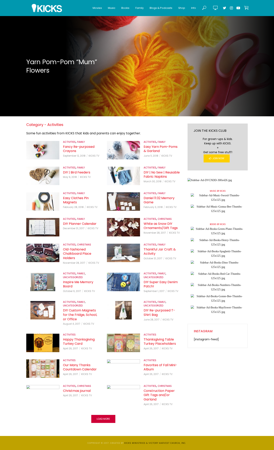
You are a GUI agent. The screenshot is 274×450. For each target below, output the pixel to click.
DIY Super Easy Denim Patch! (161, 284)
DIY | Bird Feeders (76, 172)
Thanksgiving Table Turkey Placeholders (160, 341)
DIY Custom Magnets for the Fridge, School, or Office (80, 314)
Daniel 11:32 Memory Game (159, 200)
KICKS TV (94, 155)
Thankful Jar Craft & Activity (160, 251)
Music (111, 8)
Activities (69, 142)
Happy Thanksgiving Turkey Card (79, 341)
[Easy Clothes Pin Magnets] (42, 201)
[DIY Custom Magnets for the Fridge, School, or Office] (42, 310)
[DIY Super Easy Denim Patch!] (123, 282)
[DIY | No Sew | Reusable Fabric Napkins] (123, 176)
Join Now (218, 158)
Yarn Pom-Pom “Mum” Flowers (61, 66)
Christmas (165, 219)
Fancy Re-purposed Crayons (78, 149)
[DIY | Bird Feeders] (42, 176)
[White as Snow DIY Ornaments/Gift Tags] (123, 227)
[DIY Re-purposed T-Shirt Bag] (123, 310)
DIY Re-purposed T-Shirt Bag (159, 312)
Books (125, 8)
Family (139, 8)
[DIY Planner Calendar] (42, 227)
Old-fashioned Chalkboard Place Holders (77, 253)
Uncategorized (73, 277)
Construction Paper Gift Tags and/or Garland (159, 395)
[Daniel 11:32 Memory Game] (123, 201)
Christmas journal (77, 391)
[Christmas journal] (42, 394)
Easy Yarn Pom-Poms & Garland (161, 149)
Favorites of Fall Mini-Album (160, 367)
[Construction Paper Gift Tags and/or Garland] (123, 394)
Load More (103, 419)
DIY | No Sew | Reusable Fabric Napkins (162, 174)
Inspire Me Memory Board (78, 284)
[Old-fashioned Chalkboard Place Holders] (42, 253)
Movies (97, 8)
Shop (181, 8)
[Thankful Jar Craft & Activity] (123, 253)
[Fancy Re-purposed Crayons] (42, 150)
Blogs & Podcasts (161, 8)
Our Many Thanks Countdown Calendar (80, 367)
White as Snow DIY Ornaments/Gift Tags (161, 226)
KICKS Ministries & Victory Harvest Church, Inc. (155, 443)
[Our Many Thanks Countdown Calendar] (42, 368)
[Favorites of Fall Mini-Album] (123, 368)
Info (193, 8)
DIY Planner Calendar (79, 224)
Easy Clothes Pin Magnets (76, 200)
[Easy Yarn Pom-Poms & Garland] (123, 150)
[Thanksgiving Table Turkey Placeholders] (123, 343)
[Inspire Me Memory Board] (42, 282)
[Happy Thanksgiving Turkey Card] (42, 343)
